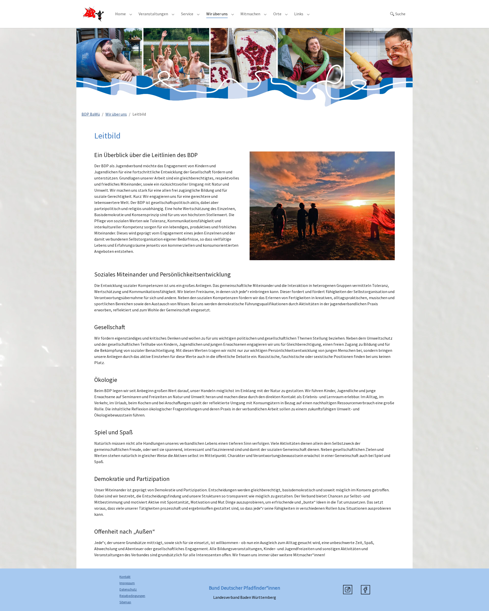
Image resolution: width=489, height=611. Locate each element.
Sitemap (125, 602)
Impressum (127, 583)
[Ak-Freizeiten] (93, 14)
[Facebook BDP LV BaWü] (365, 590)
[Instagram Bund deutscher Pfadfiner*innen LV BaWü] (348, 590)
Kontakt (124, 577)
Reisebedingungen (132, 596)
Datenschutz (128, 589)
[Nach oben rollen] (478, 600)
